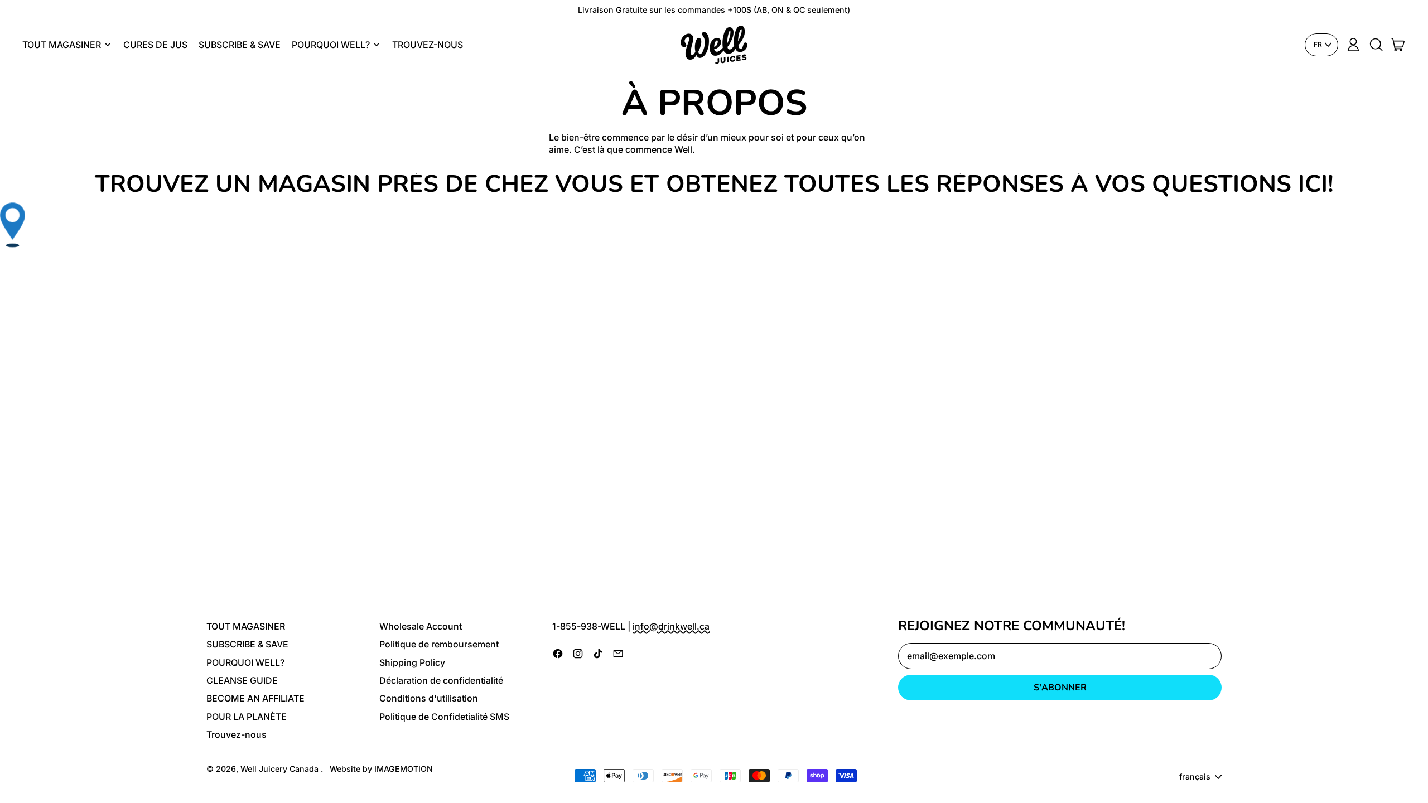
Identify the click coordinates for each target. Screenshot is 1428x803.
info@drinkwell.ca (671, 626)
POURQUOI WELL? (245, 662)
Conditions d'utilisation (428, 698)
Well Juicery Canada (280, 768)
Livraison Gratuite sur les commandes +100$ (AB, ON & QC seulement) (714, 9)
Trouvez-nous (427, 44)
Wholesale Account (420, 626)
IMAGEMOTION (403, 768)
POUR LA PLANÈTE (246, 716)
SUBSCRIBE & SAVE (240, 44)
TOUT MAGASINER (245, 626)
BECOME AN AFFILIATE (255, 698)
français (1194, 776)
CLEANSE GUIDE (242, 680)
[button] (1375, 44)
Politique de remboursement (439, 644)
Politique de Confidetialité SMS (444, 716)
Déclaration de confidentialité (441, 680)
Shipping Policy (412, 662)
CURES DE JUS (155, 44)
